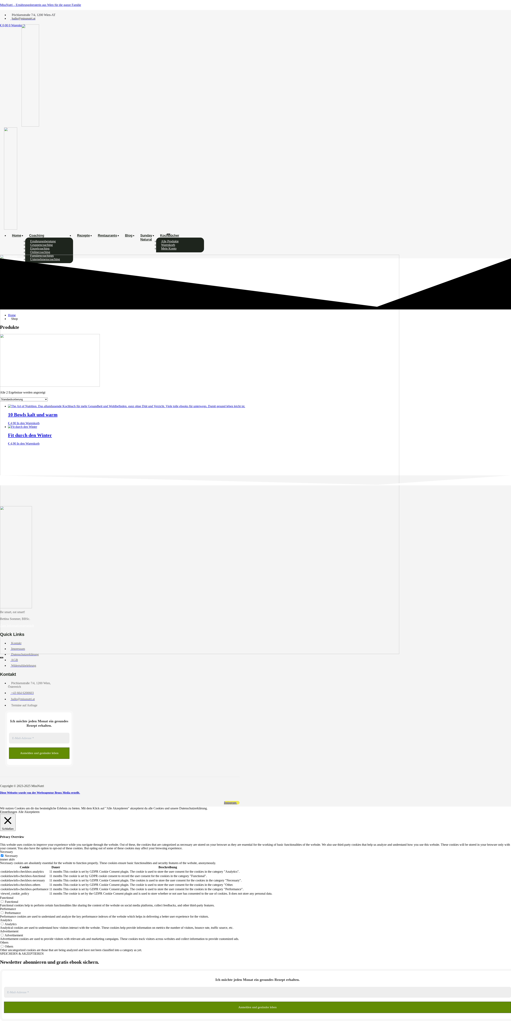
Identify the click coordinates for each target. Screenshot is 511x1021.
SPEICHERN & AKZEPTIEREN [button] (22, 953)
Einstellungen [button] (8, 812)
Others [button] (4, 942)
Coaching (36, 235)
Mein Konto (168, 248)
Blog (128, 235)
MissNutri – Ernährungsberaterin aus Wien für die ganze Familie (40, 5)
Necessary (11, 855)
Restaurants (107, 235)
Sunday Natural (146, 237)
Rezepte (83, 235)
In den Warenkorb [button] (28, 423)
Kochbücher (169, 235)
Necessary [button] (6, 851)
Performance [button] (8, 909)
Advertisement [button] (9, 931)
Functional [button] (6, 897)
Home (16, 235)
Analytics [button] (6, 920)
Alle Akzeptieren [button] (29, 812)
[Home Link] (199, 653)
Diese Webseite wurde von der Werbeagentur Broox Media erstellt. (40, 792)
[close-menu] (1, 657)
